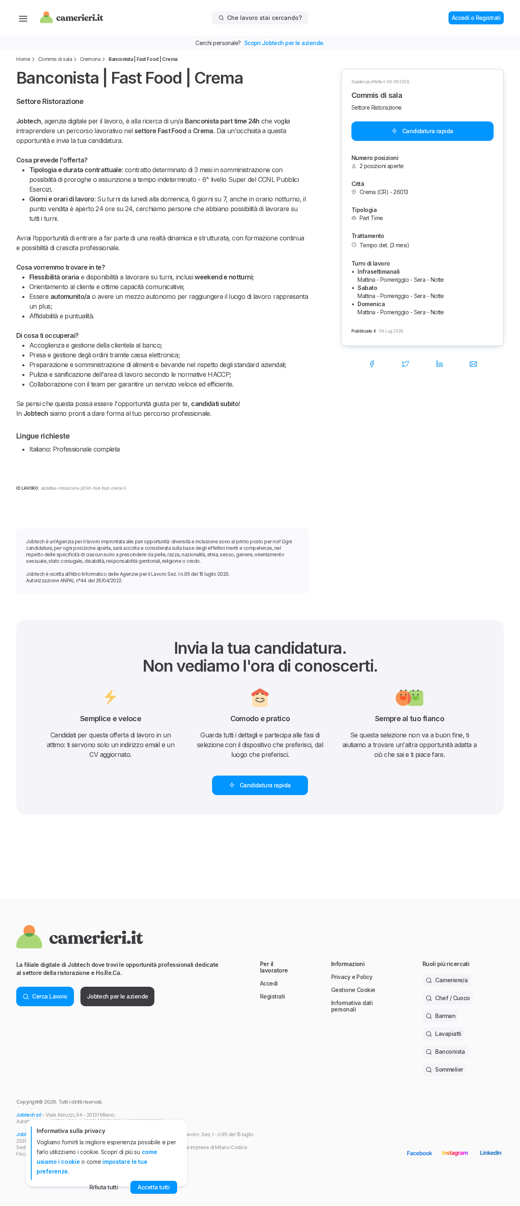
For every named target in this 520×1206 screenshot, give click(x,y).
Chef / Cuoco (452, 997)
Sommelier (449, 1069)
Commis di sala (55, 59)
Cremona (90, 59)
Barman (445, 1015)
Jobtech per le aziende (117, 996)
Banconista (450, 1051)
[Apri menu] (23, 18)
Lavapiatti (448, 1033)
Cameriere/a (451, 980)
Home (23, 59)
